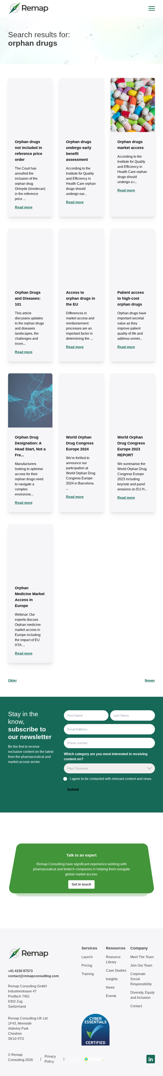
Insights (112, 979)
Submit (73, 789)
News (110, 987)
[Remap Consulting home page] (28, 8)
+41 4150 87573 (20, 971)
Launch (87, 957)
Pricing (87, 965)
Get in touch (81, 884)
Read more (23, 207)
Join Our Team (141, 965)
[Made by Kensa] (87, 1059)
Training (88, 974)
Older (12, 680)
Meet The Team (142, 957)
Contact (136, 1006)
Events (111, 996)
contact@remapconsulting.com (33, 976)
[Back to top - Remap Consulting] (152, 1068)
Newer (150, 680)
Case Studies (116, 970)
